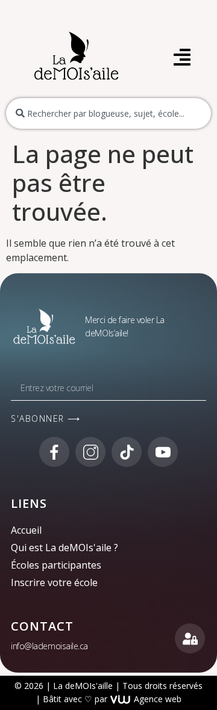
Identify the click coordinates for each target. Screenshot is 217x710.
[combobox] (108, 113)
